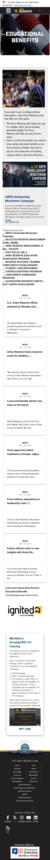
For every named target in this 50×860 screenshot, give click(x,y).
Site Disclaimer (17, 781)
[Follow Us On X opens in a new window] (14, 818)
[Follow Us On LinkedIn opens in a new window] (35, 818)
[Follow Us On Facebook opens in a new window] (7, 818)
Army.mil (33, 778)
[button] (24, 5)
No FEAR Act (33, 772)
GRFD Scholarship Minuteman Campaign (19, 199)
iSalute (33, 768)
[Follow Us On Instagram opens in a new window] (21, 818)
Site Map (17, 768)
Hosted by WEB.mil (24, 845)
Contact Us (17, 775)
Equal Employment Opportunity (24, 788)
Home (17, 765)
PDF (28, 729)
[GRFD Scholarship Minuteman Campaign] (25, 174)
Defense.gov (33, 781)
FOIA (33, 765)
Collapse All (7, 230)
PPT (21, 729)
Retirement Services (25, 791)
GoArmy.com (17, 595)
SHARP (24, 794)
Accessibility (17, 772)
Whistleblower (33, 775)
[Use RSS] (7, 829)
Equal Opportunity (25, 784)
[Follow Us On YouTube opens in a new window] (28, 818)
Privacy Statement (17, 778)
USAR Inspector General (24, 801)
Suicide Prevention (24, 797)
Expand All (18, 230)
